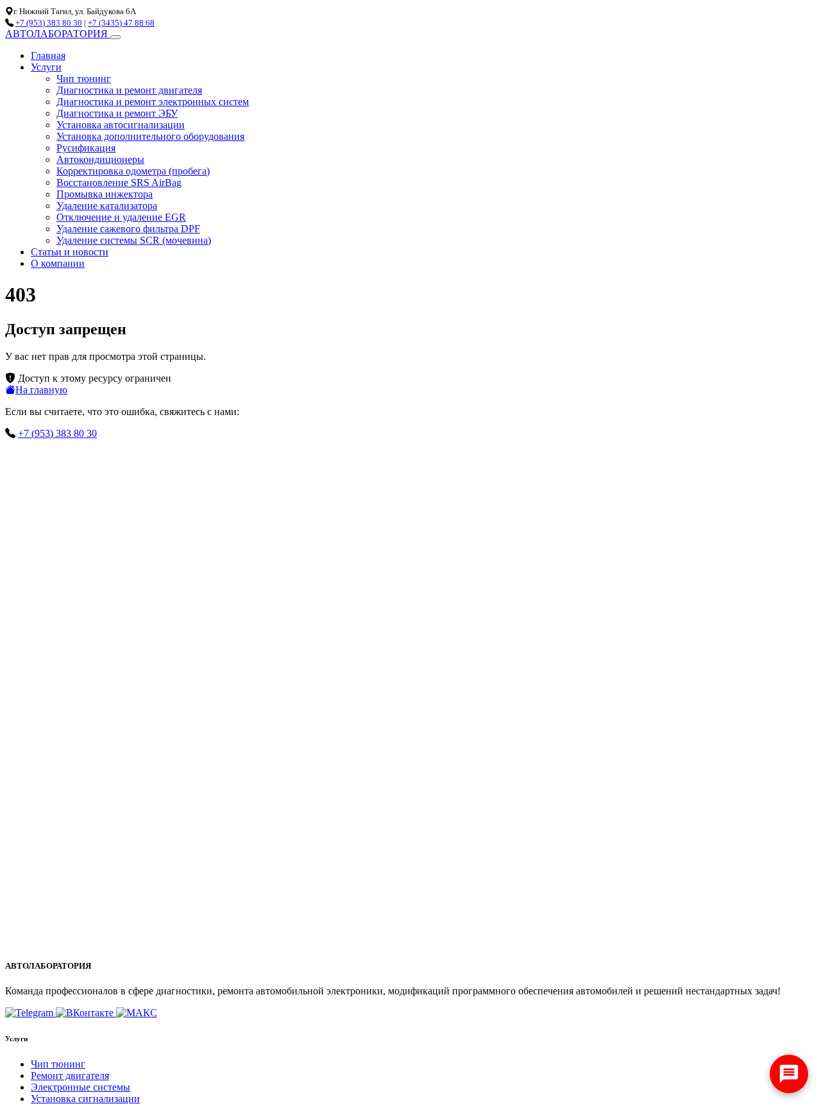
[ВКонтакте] (86, 1012)
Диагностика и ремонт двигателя (129, 90)
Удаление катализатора (106, 205)
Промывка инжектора (104, 194)
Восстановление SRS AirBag (119, 182)
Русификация (85, 147)
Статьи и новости (69, 251)
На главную (41, 389)
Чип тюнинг (83, 78)
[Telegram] (30, 1012)
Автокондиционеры (100, 159)
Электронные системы (80, 1087)
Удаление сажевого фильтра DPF (128, 228)
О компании (58, 263)
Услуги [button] (46, 67)
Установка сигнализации (85, 1098)
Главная (48, 55)
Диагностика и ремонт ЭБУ (117, 113)
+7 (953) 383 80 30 (48, 23)
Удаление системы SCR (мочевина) (133, 240)
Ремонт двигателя (70, 1075)
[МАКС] (136, 1012)
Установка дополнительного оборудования (150, 136)
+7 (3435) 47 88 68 (121, 23)
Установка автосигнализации (120, 124)
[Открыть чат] (789, 1074)
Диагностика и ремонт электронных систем (152, 101)
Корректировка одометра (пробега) (133, 171)
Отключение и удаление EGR (121, 217)
